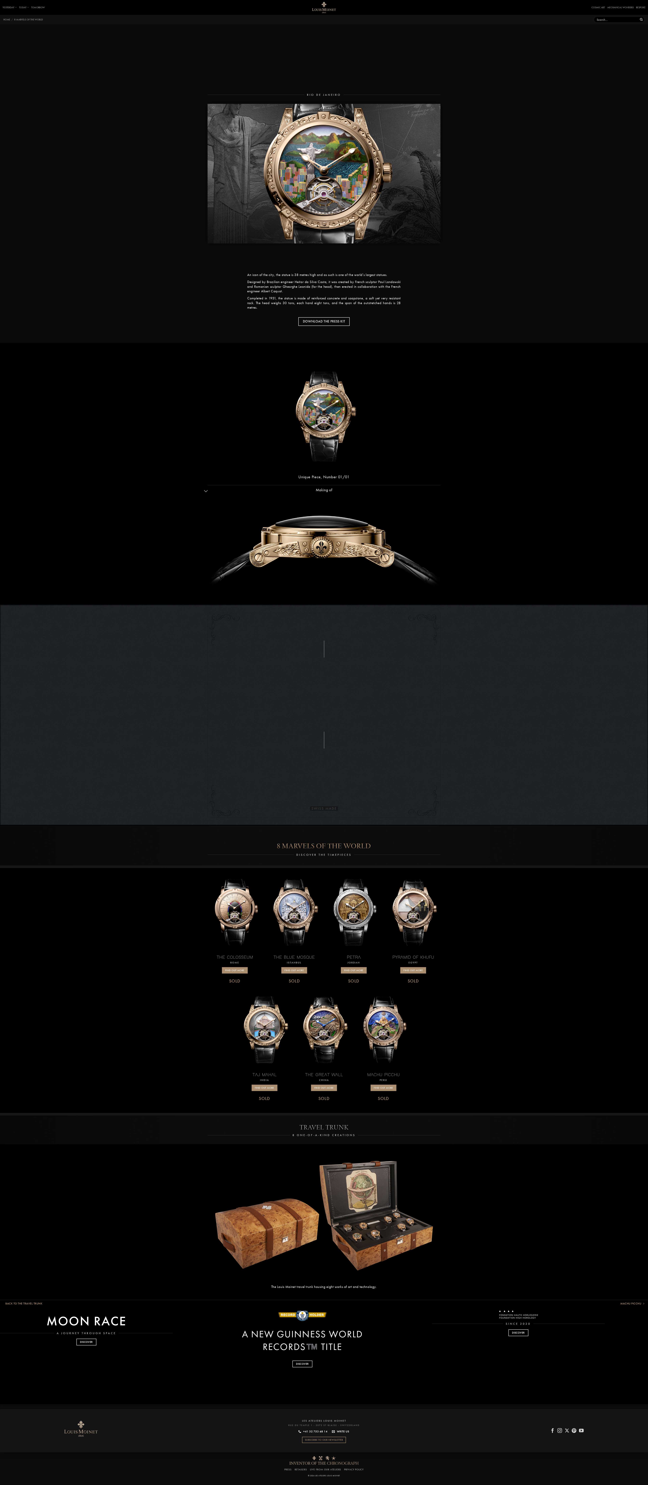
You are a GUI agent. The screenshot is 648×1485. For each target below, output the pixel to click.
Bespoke (640, 7)
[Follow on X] (567, 1428)
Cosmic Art (598, 7)
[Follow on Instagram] (559, 1428)
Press (288, 1467)
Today (22, 7)
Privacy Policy (354, 1467)
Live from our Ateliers (325, 1467)
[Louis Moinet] (324, 7)
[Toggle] (206, 488)
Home (6, 19)
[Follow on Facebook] (552, 1428)
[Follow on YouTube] (581, 1428)
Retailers (301, 1467)
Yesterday (9, 7)
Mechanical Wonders (620, 7)
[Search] (641, 19)
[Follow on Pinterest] (574, 1428)
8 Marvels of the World (28, 19)
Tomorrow (38, 7)
